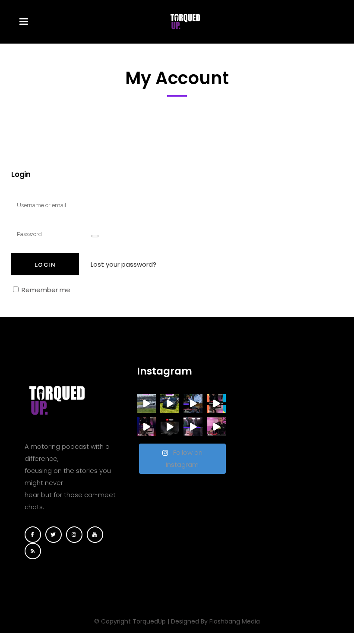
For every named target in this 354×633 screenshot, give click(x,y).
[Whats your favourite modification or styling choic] (216, 426)
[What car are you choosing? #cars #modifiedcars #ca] (146, 403)
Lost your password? (123, 264)
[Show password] (95, 236)
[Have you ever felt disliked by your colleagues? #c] (216, 403)
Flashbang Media (234, 621)
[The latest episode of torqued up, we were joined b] (169, 426)
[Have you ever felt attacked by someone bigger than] (146, 426)
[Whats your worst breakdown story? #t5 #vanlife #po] (192, 403)
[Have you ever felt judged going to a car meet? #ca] (192, 426)
